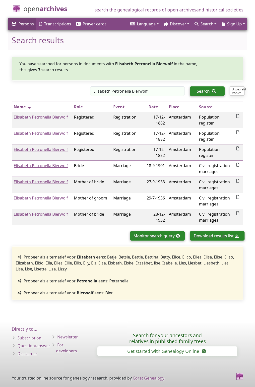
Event (119, 107)
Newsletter (67, 337)
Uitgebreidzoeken (238, 90)
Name (20, 107)
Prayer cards (95, 24)
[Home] (239, 376)
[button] (144, 24)
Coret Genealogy (148, 378)
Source (205, 107)
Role (78, 107)
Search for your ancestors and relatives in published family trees (167, 338)
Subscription (29, 338)
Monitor (154, 236)
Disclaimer (27, 353)
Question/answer (33, 345)
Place (174, 107)
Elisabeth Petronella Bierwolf (41, 117)
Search (204, 91)
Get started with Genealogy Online (163, 351)
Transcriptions (57, 24)
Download (214, 236)
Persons (26, 24)
